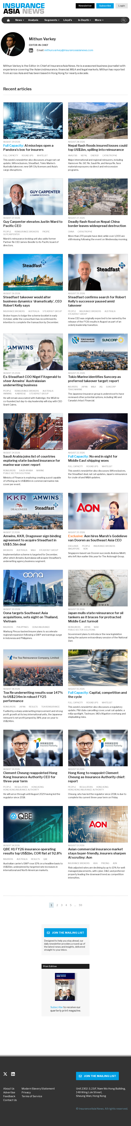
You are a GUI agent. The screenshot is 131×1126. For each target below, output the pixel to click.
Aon (85, 548)
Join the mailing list (68, 932)
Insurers (73, 386)
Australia (33, 311)
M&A (93, 386)
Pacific (46, 231)
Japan (84, 386)
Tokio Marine (75, 389)
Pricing (105, 863)
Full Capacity (10, 155)
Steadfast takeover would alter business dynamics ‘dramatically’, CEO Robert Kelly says (32, 301)
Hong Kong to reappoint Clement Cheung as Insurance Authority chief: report (96, 777)
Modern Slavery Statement (38, 1088)
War (96, 627)
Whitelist (42, 155)
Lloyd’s (67, 20)
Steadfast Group (52, 311)
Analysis (33, 20)
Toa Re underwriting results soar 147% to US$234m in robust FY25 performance (33, 697)
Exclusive (73, 546)
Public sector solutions (16, 473)
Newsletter (85, 5)
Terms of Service (32, 1096)
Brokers (8, 550)
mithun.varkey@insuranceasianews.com (68, 50)
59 (80, 905)
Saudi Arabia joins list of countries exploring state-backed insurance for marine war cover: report (31, 461)
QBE (45, 859)
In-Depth (83, 20)
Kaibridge (20, 393)
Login (121, 5)
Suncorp (111, 386)
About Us (8, 1088)
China (71, 231)
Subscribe (105, 5)
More (98, 20)
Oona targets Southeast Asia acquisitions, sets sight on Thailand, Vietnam (30, 617)
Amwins (7, 393)
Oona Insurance (41, 627)
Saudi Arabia (26, 470)
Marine (40, 470)
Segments (50, 20)
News (18, 20)
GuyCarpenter (11, 234)
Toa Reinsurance (50, 706)
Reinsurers (9, 470)
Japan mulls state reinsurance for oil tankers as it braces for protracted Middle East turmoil (95, 617)
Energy (95, 155)
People (7, 231)
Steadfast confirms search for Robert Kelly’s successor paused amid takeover (97, 301)
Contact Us (10, 1100)
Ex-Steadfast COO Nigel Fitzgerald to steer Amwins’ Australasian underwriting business (32, 381)
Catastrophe (109, 155)
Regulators (21, 787)
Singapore (74, 548)
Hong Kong (37, 787)
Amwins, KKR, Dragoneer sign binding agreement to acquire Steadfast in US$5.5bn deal (32, 540)
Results (33, 706)
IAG (101, 386)
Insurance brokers (14, 311)
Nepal (84, 155)
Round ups (27, 155)
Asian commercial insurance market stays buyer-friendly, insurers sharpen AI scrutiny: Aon (97, 853)
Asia (95, 863)
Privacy (26, 1092)
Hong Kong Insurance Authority (21, 789)
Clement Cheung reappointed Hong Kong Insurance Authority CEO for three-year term (30, 777)
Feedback (9, 1096)
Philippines (23, 627)
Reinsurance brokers (27, 231)
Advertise (9, 1092)
